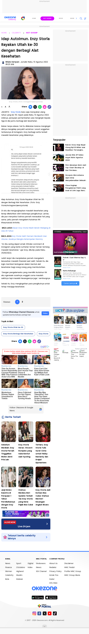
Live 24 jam (24, 526)
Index (30, 567)
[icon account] (3, 62)
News (7, 563)
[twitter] (44, 613)
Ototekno (20, 567)
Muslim (19, 575)
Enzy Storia (16, 112)
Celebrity (9, 575)
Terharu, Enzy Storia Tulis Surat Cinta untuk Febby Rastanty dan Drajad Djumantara (42, 454)
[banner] (25, 516)
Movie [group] (61, 18)
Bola (7, 579)
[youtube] (50, 613)
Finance (8, 567)
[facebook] (39, 613)
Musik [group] (72, 18)
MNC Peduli (69, 567)
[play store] (38, 597)
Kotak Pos (53, 575)
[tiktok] (55, 613)
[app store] (51, 597)
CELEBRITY (16, 33)
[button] (76, 18)
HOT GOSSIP (32, 33)
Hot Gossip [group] (47, 18)
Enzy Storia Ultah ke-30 (13, 327)
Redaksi (52, 567)
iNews (38, 567)
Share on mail (45, 107)
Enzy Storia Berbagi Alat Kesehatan (18, 334)
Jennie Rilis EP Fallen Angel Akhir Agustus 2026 (74, 157)
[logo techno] (10, 18)
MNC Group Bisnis (72, 575)
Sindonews (41, 563)
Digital (30, 563)
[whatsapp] (40, 107)
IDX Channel (41, 571)
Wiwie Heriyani (12, 62)
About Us (53, 563)
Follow (45, 313)
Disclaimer (68, 563)
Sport (18, 563)
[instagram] (34, 613)
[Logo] (23, 18)
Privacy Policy (55, 571)
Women (8, 571)
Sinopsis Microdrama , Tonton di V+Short (75, 178)
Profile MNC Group (72, 571)
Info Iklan (53, 583)
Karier (51, 579)
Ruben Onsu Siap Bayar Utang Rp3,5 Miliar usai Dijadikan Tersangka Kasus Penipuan (75, 147)
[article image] (58, 147)
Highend (20, 571)
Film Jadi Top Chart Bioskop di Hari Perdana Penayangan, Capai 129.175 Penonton (75, 168)
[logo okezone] (44, 588)
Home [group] (34, 18)
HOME (4, 33)
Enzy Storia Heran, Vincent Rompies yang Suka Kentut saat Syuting (25, 451)
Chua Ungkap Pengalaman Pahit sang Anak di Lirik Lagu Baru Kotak (75, 188)
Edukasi (19, 579)
